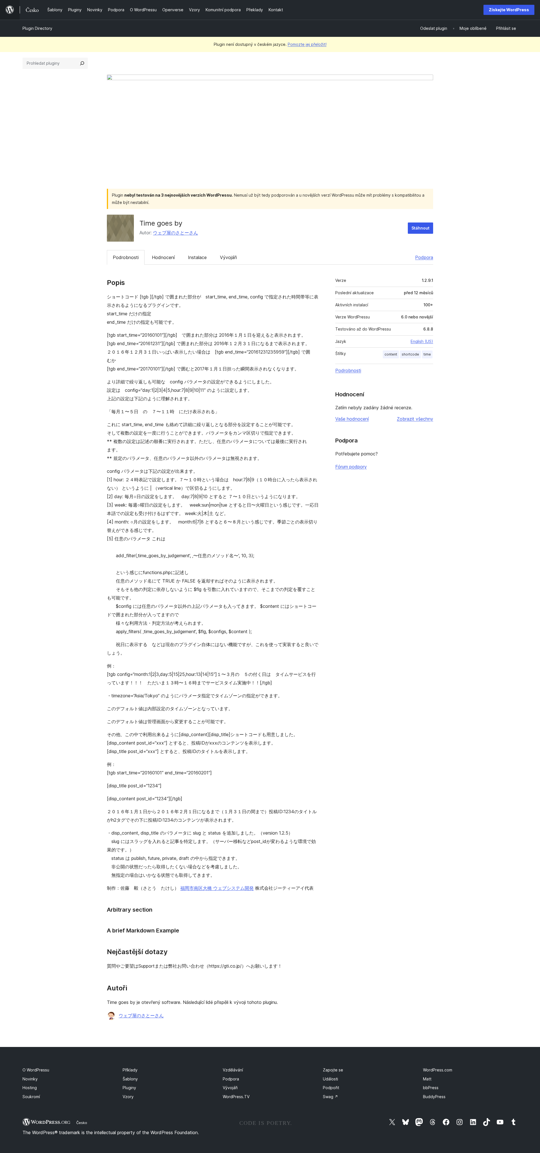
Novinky (30, 1078)
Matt (427, 1078)
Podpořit (331, 1087)
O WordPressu (35, 1069)
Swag (330, 1096)
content (390, 354)
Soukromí (31, 1096)
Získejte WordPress (509, 9)
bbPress (430, 1087)
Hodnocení (163, 257)
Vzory (128, 1096)
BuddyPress (434, 1096)
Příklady (130, 1069)
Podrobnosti (126, 257)
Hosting (29, 1087)
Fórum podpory (351, 466)
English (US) (422, 341)
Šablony (130, 1078)
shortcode (410, 354)
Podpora (424, 257)
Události (330, 1078)
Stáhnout (420, 228)
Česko (81, 1122)
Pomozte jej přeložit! (307, 44)
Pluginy (129, 1087)
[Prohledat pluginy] (82, 63)
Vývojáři (228, 257)
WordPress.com (437, 1069)
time (427, 354)
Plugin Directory (37, 28)
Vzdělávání (233, 1069)
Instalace (197, 257)
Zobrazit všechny (415, 419)
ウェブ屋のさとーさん (175, 232)
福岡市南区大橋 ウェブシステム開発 (217, 888)
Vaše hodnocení (352, 419)
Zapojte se (333, 1069)
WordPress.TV (236, 1096)
